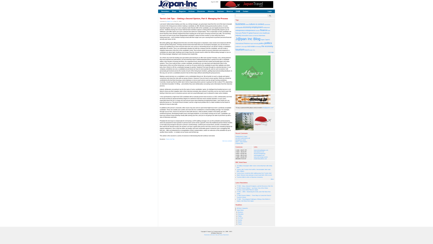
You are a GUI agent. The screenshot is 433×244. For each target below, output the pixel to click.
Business (240, 212)
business (240, 24)
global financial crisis (256, 33)
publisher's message (241, 46)
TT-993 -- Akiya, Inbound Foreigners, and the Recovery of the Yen (255, 186)
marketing (256, 43)
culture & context (256, 24)
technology (258, 46)
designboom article (241, 140)
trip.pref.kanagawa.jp (259, 153)
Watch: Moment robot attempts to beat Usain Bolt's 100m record (254, 175)
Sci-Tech (240, 218)
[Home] (178, 5)
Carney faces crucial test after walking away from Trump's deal (254, 173)
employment (257, 27)
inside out (251, 35)
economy (247, 27)
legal (251, 43)
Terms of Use (214, 234)
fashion (258, 30)
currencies (267, 24)
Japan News (240, 210)
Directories (201, 11)
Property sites (239, 143)
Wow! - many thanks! (241, 141)
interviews (262, 35)
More (272, 179)
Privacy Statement (224, 234)
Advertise (211, 11)
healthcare (266, 33)
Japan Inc (169, 21)
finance (263, 30)
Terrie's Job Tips (170, 139)
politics (261, 43)
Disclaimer (207, 234)
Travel (240, 224)
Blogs (174, 11)
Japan (263, 39)
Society (240, 220)
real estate (251, 46)
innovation (245, 35)
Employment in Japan (241, 136)
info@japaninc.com (268, 107)
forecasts (239, 33)
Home (163, 14)
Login (270, 11)
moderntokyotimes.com (260, 158)
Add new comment (227, 141)
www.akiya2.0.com (259, 151)
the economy (267, 46)
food (269, 30)
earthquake (239, 27)
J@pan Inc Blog (248, 39)
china (247, 24)
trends (251, 50)
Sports (240, 222)
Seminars (220, 11)
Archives (191, 11)
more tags (271, 52)
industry (238, 35)
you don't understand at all (243, 138)
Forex (244, 33)
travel (247, 50)
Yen (254, 50)
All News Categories (242, 208)
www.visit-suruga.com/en (261, 157)
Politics (240, 216)
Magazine (182, 11)
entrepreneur (240, 30)
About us (230, 11)
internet (256, 35)
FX (248, 33)
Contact (245, 11)
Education (240, 214)
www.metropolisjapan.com (261, 150)
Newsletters (165, 11)
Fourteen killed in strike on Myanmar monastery (250, 177)
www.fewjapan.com (259, 155)
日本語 (238, 11)
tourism (240, 49)
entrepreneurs (250, 30)
